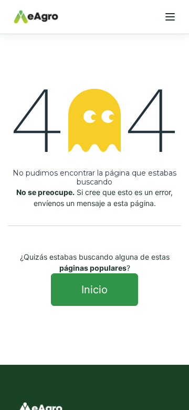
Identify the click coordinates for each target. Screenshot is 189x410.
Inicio (94, 289)
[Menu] (170, 16)
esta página (133, 203)
